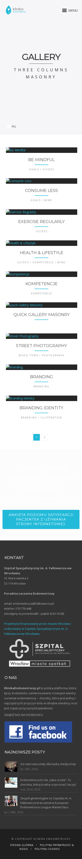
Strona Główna (21, 845)
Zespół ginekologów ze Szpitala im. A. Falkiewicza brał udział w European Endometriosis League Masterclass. (46, 802)
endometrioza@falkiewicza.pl (33, 603)
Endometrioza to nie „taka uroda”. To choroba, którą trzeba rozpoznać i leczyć (48, 782)
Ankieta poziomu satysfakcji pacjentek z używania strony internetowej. (41, 519)
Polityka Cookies (47, 849)
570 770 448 (23, 608)
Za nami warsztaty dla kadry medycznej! (48, 764)
